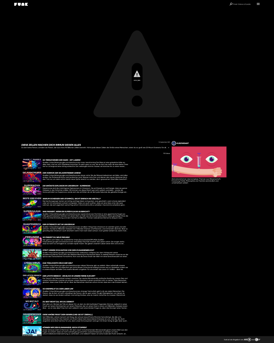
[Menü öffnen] (258, 4)
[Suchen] (231, 4)
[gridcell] (95, 164)
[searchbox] (244, 4)
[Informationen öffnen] (168, 147)
